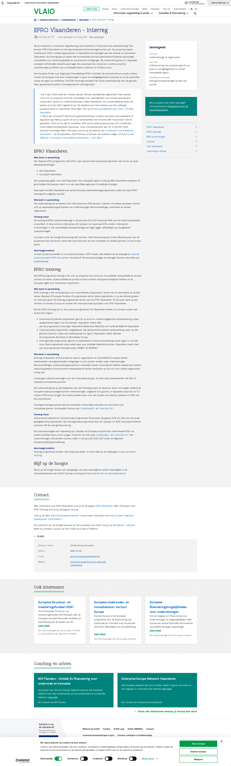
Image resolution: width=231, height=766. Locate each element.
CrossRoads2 (86, 408)
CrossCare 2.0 (105, 408)
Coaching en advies (156, 151)
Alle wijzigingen (96, 37)
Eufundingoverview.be (66, 515)
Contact (151, 141)
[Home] (35, 20)
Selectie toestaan (198, 751)
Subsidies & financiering (172, 13)
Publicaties (155, 9)
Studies (106, 729)
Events (114, 9)
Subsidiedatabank (69, 20)
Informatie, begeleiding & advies (131, 13)
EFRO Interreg (154, 131)
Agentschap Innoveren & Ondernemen (42, 3)
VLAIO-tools (91, 9)
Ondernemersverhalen (130, 9)
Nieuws (106, 9)
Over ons (166, 9)
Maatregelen (84, 20)
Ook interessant (155, 146)
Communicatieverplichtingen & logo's (98, 735)
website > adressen (125, 525)
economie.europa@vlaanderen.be (85, 556)
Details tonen (148, 759)
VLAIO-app (118, 729)
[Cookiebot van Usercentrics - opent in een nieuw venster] (22, 761)
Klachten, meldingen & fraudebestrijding (135, 735)
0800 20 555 (76, 551)
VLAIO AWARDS (135, 729)
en (196, 9)
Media (144, 9)
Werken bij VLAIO (91, 729)
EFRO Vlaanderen (155, 127)
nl (191, 9)
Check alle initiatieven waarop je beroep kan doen (167, 711)
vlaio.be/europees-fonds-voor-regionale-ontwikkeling (88, 563)
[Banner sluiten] (221, 741)
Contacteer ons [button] (218, 3)
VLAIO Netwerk (180, 9)
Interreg (74, 509)
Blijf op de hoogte (156, 136)
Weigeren (198, 759)
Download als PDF (45, 37)
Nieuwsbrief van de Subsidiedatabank (106, 473)
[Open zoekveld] (195, 13)
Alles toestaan (198, 744)
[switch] (84, 759)
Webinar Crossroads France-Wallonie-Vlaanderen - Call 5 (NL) (70, 137)
